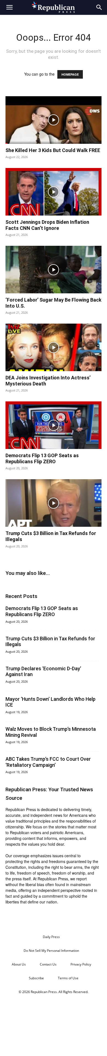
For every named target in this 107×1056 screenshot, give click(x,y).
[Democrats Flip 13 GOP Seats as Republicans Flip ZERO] (53, 425)
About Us (19, 964)
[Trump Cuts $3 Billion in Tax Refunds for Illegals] (53, 503)
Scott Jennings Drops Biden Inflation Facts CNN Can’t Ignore (47, 225)
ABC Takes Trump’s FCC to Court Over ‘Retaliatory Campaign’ (48, 762)
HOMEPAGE (70, 74)
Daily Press (51, 936)
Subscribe (36, 978)
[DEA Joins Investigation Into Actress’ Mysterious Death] (53, 347)
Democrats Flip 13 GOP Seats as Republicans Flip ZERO (42, 458)
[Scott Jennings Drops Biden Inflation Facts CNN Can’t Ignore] (53, 192)
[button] (9, 7)
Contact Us (48, 964)
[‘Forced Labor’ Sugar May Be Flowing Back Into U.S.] (53, 269)
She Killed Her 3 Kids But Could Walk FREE (52, 150)
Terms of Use (68, 978)
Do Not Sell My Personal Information (51, 950)
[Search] (99, 7)
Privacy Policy (81, 964)
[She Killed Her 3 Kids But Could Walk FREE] (53, 120)
